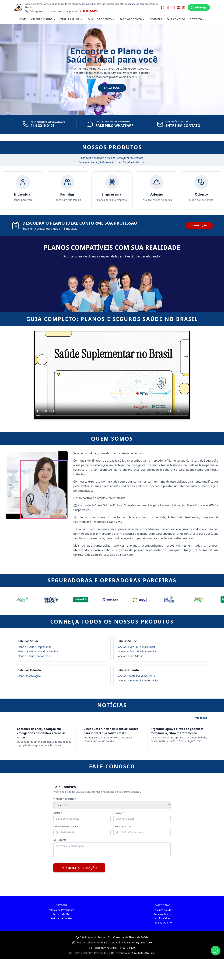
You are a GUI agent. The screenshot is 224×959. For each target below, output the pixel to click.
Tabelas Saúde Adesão (130, 656)
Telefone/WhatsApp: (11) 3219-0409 (114, 947)
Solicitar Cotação (81, 868)
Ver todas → (202, 717)
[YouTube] (178, 7)
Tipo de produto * (64, 799)
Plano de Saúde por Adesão (34, 656)
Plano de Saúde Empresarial (34, 647)
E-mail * (118, 813)
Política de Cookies (61, 918)
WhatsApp (201, 7)
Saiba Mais (112, 87)
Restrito (196, 19)
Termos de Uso (61, 914)
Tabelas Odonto (131, 19)
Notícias (156, 19)
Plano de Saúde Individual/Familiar (38, 651)
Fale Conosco (176, 19)
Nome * (57, 813)
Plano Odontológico (29, 676)
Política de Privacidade (61, 910)
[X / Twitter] (162, 7)
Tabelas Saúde (69, 19)
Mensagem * (60, 840)
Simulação (199, 225)
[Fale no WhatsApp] (215, 951)
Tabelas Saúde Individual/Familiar (137, 651)
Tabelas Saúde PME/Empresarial (136, 647)
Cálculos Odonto (100, 19)
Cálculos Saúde (41, 19)
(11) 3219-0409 (89, 11)
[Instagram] (173, 7)
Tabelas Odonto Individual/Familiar (137, 680)
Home (22, 19)
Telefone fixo (122, 826)
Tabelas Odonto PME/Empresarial (136, 676)
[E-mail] (184, 7)
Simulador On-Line (143, 953)
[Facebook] (168, 7)
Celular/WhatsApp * (65, 826)
